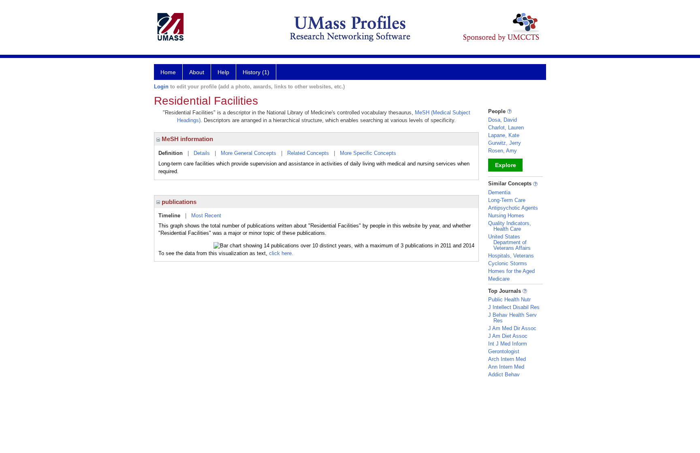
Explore (505, 165)
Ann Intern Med (506, 367)
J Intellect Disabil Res (514, 307)
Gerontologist (503, 351)
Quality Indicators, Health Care (509, 226)
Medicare (499, 279)
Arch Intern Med (507, 359)
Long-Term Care (506, 200)
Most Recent (206, 216)
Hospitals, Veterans (511, 256)
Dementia (499, 192)
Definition (170, 153)
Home (168, 72)
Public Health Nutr (509, 299)
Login (161, 87)
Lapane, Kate (503, 135)
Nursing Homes (506, 216)
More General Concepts (248, 153)
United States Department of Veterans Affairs (509, 242)
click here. (281, 253)
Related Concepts (308, 153)
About (196, 72)
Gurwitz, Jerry (504, 143)
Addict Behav (504, 374)
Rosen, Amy (502, 151)
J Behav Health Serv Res (512, 318)
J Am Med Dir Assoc (512, 328)
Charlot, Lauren (506, 128)
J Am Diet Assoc (507, 336)
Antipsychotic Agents (513, 208)
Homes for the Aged (511, 271)
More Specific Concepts (368, 153)
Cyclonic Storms (507, 263)
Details (202, 153)
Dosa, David (502, 120)
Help (223, 72)
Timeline (169, 216)
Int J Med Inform (507, 344)
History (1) (256, 72)
